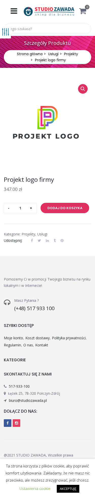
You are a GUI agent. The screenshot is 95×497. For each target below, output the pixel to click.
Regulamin (12, 345)
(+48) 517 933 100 (34, 308)
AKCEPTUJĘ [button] (68, 488)
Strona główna (30, 53)
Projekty (71, 53)
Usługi (53, 53)
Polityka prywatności (69, 337)
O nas (28, 345)
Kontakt (41, 345)
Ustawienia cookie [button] (35, 488)
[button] (85, 12)
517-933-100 (19, 386)
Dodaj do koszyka (64, 208)
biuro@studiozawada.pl (28, 400)
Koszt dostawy (37, 337)
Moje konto (13, 337)
